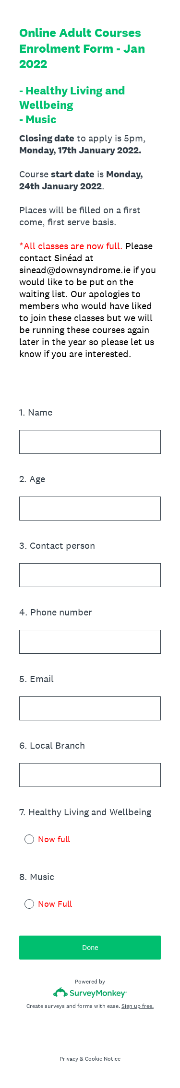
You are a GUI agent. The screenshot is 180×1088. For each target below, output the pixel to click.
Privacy (69, 1059)
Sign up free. (137, 1006)
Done (90, 947)
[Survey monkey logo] (90, 992)
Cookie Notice (102, 1059)
